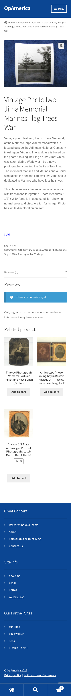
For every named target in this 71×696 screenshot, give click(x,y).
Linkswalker (16, 634)
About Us (14, 576)
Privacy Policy (12, 675)
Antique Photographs (29, 22)
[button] (61, 46)
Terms (13, 590)
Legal (12, 583)
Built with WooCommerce (40, 675)
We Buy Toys (16, 597)
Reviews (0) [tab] (11, 272)
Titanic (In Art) (18, 648)
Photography (25, 254)
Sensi (12, 641)
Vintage (38, 254)
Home (11, 22)
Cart (54, 686)
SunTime (14, 626)
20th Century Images (54, 22)
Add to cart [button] (18, 391)
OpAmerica (17, 8)
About (13, 531)
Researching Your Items (23, 525)
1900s (13, 254)
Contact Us (16, 546)
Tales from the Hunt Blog (25, 539)
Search (35, 690)
